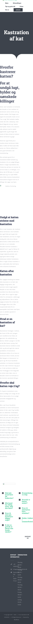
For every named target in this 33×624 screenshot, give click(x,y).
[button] (8, 495)
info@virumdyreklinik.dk (14, 569)
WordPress (16, 619)
